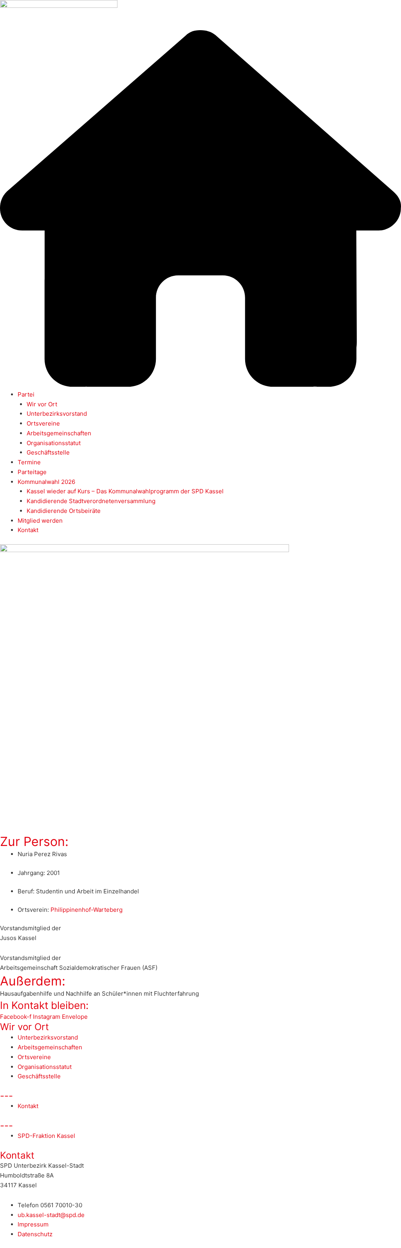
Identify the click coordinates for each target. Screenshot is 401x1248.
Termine (29, 462)
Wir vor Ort (42, 404)
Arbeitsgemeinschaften (59, 433)
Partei (26, 394)
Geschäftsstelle (48, 452)
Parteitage (32, 472)
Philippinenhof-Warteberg (87, 909)
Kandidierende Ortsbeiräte (64, 510)
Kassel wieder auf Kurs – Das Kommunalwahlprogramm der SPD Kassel (125, 491)
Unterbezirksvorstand (57, 413)
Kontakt (28, 530)
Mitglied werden (40, 520)
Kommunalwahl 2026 (46, 481)
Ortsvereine (43, 423)
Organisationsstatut (54, 443)
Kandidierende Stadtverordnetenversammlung (91, 501)
